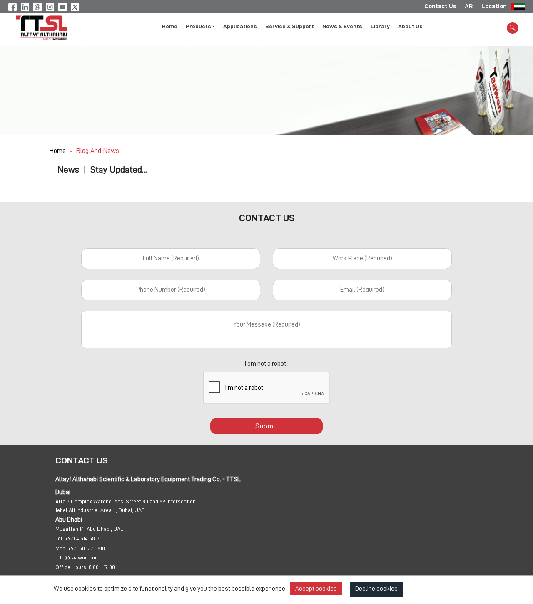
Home (169, 26)
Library (380, 26)
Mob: (61, 548)
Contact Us (440, 6)
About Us (410, 26)
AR (469, 6)
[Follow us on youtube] (62, 5)
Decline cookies (376, 588)
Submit (266, 426)
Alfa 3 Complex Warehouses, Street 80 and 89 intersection (125, 501)
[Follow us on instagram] (50, 5)
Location (493, 6)
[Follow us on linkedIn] (25, 5)
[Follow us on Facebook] (12, 5)
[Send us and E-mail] (37, 5)
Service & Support (289, 26)
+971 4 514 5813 (82, 538)
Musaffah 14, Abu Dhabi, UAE (89, 529)
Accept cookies (316, 588)
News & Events (342, 26)
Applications (240, 26)
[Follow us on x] (75, 5)
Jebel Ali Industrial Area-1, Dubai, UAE (100, 510)
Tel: (59, 538)
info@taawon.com (77, 557)
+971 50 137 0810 (86, 548)
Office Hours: (71, 567)
